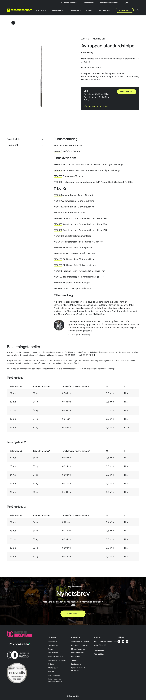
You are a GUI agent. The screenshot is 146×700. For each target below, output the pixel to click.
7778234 (58, 145)
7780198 (58, 282)
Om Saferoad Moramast (108, 3)
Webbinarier (89, 3)
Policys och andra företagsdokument (55, 680)
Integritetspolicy (54, 675)
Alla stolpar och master (79, 645)
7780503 (58, 277)
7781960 (58, 271)
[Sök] (137, 10)
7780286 (58, 247)
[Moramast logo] (19, 10)
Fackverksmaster (77, 653)
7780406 (58, 182)
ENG (137, 3)
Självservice (52, 641)
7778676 (58, 151)
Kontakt (51, 672)
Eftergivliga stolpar (78, 649)
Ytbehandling (53, 645)
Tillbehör (74, 660)
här (99, 67)
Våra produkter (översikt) (80, 641)
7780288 (58, 259)
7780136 (58, 195)
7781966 (58, 242)
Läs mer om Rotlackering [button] (79, 335)
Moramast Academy (55, 656)
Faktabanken (53, 653)
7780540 (58, 164)
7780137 (58, 201)
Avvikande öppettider (69, 3)
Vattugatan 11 (99, 652)
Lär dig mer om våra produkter (78, 669)
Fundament (75, 656)
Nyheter (127, 3)
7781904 (58, 288)
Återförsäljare (53, 668)
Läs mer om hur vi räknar (96, 106)
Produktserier (76, 664)
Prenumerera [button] (73, 613)
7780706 (58, 176)
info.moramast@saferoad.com (105, 641)
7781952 (58, 212)
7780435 (58, 224)
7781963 (58, 236)
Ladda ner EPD (126, 92)
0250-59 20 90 (100, 645)
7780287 (58, 253)
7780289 (58, 265)
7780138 (58, 207)
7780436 (58, 230)
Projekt (89, 10)
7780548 (85, 62)
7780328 (58, 218)
